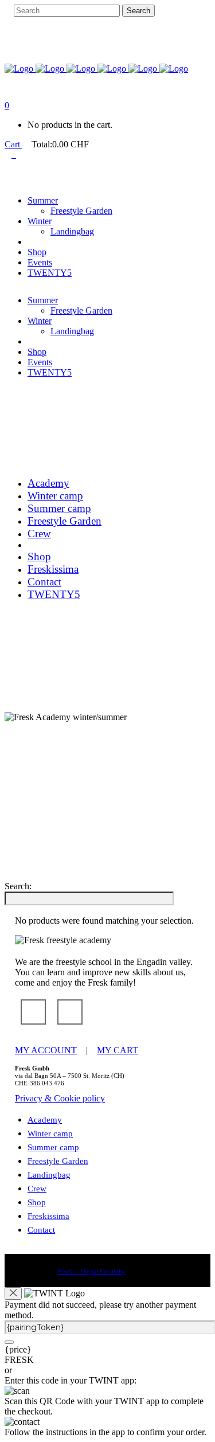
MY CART (107, 629)
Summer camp (53, 1147)
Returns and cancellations (39, 680)
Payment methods (29, 659)
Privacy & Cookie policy (38, 690)
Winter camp (50, 1133)
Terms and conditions (33, 649)
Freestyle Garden (58, 1161)
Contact (41, 1229)
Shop (37, 1202)
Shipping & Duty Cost (35, 670)
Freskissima (48, 1216)
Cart (13, 144)
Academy (45, 1119)
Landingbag (49, 1174)
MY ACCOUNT (36, 629)
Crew (37, 1188)
